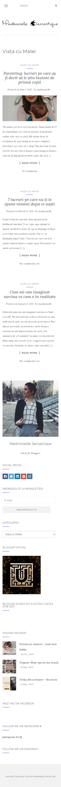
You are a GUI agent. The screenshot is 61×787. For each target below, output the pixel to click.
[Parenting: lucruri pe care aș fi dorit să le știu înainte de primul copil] (30, 108)
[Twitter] (11, 476)
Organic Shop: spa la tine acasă (38, 662)
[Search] (56, 5)
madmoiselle (43, 89)
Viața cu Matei (29, 65)
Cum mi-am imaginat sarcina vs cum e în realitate (30, 294)
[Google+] (23, 476)
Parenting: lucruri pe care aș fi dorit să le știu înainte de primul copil (30, 78)
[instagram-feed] (12, 737)
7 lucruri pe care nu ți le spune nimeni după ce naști (30, 202)
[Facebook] (5, 476)
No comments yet (30, 263)
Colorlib (28, 776)
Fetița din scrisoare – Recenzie (38, 679)
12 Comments (29, 171)
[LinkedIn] (17, 476)
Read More (29, 163)
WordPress (50, 776)
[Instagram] (29, 476)
